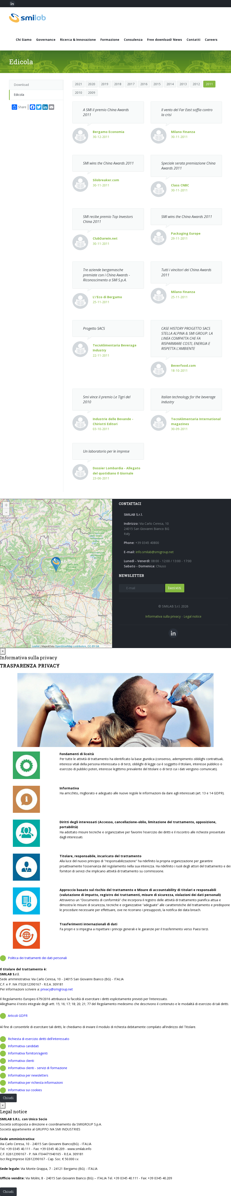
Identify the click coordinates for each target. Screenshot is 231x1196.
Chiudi (8, 1098)
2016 (144, 84)
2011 (209, 84)
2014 (170, 84)
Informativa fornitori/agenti (28, 1053)
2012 (196, 84)
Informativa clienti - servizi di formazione (37, 1068)
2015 (157, 84)
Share (22, 107)
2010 (78, 92)
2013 (183, 84)
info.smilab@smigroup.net (155, 552)
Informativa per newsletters (28, 1075)
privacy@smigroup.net (57, 989)
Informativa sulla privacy (163, 616)
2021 (78, 84)
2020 (91, 84)
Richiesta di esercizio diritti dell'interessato (38, 1039)
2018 (117, 84)
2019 (104, 84)
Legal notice (192, 616)
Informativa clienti (21, 1061)
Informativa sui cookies (25, 1090)
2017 (130, 84)
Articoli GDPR (18, 1015)
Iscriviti (174, 588)
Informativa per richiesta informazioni (35, 1082)
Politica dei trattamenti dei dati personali (37, 958)
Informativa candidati (23, 1046)
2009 (91, 92)
